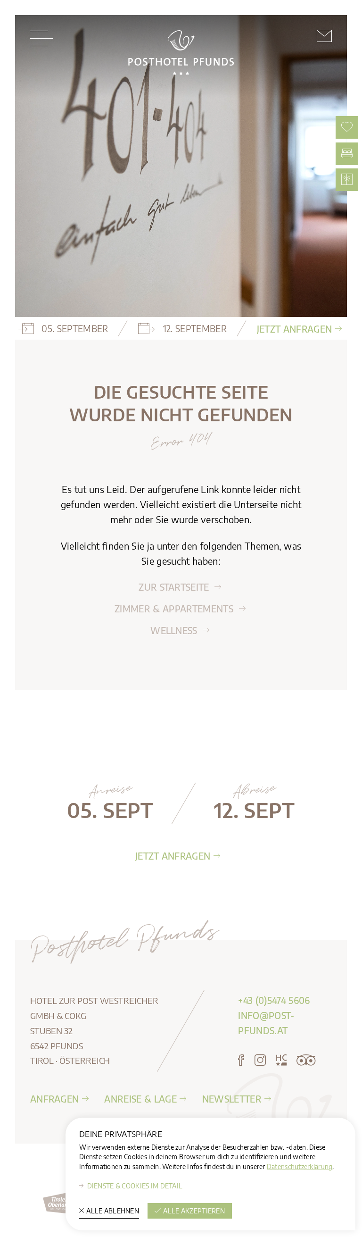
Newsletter (232, 1098)
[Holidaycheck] (281, 1060)
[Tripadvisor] (305, 1060)
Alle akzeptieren (194, 1210)
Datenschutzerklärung (299, 1166)
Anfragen (54, 1098)
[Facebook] (241, 1060)
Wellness (175, 630)
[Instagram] (260, 1060)
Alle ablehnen (112, 1210)
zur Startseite (175, 587)
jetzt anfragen (294, 328)
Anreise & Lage (140, 1098)
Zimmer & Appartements (175, 608)
